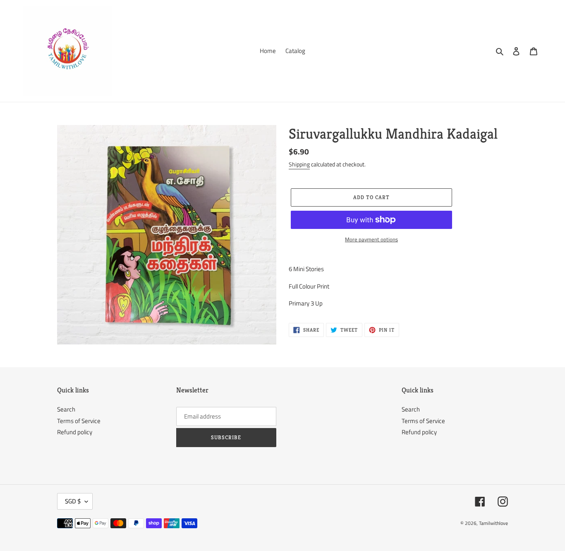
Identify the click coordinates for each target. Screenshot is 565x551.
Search (66, 409)
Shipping (299, 164)
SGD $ (73, 501)
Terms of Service (79, 421)
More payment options (371, 239)
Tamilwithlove (493, 523)
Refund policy (74, 432)
